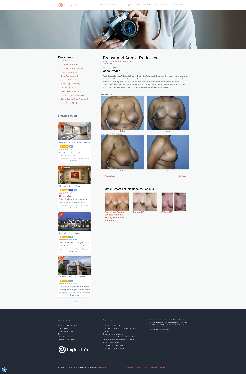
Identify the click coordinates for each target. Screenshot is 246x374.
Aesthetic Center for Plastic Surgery (74, 142)
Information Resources (66, 337)
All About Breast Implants (111, 325)
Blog (59, 334)
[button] (74, 196)
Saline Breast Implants (68, 91)
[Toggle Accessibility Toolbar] (4, 369)
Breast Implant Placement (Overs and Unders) (118, 340)
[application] (117, 5)
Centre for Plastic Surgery (70, 233)
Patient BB (167, 212)
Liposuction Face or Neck (69, 87)
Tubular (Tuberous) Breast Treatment (73, 99)
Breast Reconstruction (68, 76)
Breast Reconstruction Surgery (113, 345)
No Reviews (73, 149)
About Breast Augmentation (67, 325)
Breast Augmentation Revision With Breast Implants (120, 337)
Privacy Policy (141, 367)
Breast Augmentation (68, 64)
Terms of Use (152, 367)
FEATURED (61, 124)
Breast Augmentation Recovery (113, 334)
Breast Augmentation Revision (71, 68)
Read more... (74, 160)
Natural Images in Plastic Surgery (120, 61)
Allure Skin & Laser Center (70, 186)
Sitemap (162, 367)
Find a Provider (63, 328)
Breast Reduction (67, 80)
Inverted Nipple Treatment (70, 84)
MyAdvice (102, 367)
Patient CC (138, 212)
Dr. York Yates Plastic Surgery (72, 277)
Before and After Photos (66, 331)
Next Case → (183, 176)
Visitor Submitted (67, 103)
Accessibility (129, 367)
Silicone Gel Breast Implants (70, 95)
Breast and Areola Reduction (131, 57)
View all (74, 302)
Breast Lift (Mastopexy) (69, 72)
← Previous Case (109, 176)
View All (64, 60)
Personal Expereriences (66, 340)
